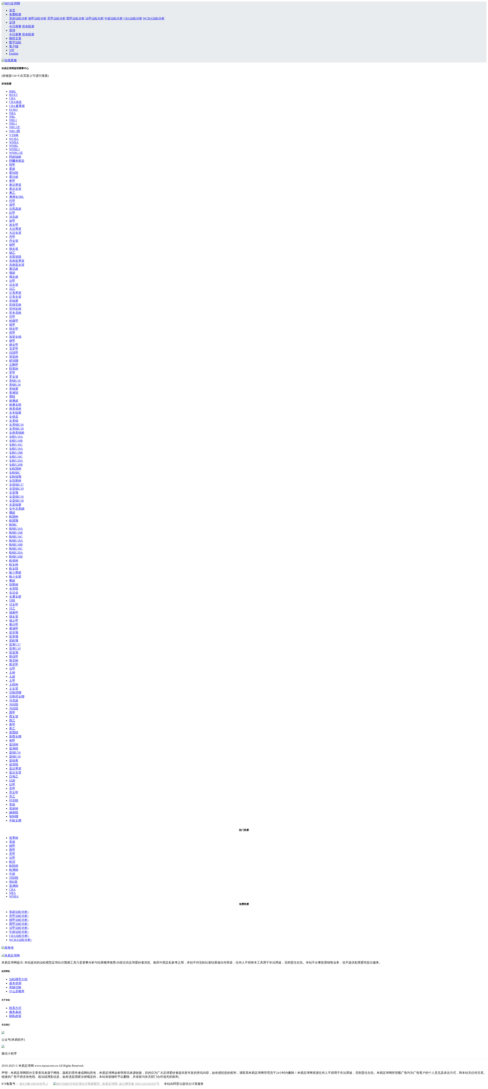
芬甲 (12, 316)
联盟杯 (13, 368)
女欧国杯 (15, 468)
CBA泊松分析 (133, 18)
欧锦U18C (16, 548)
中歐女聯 (15, 820)
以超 (12, 780)
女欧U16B (16, 440)
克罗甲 (13, 348)
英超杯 (13, 808)
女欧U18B (16, 452)
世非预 (13, 632)
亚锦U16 (15, 752)
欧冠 (12, 861)
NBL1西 (14, 131)
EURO (13, 109)
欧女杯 (13, 564)
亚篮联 (13, 764)
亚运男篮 (15, 768)
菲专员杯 (15, 312)
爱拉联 (13, 172)
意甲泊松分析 (56, 18)
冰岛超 (13, 216)
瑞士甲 (13, 620)
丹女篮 (13, 240)
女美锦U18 (16, 428)
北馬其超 (15, 208)
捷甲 (12, 340)
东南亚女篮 (16, 264)
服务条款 (15, 1012)
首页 (12, 10)
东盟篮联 (15, 256)
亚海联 (13, 748)
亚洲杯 (13, 885)
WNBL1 (14, 149)
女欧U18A (16, 448)
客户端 (13, 46)
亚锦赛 (13, 760)
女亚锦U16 (16, 496)
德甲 (12, 244)
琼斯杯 (13, 584)
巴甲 (12, 200)
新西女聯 (15, 736)
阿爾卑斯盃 (16, 160)
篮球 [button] (12, 30)
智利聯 (13, 816)
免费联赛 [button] (15, 14)
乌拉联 (13, 704)
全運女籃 (15, 596)
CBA (12, 98)
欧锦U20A (16, 552)
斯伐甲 (13, 656)
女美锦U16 (16, 424)
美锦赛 (13, 388)
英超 (12, 804)
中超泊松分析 (113, 18)
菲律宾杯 (15, 304)
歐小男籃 (15, 572)
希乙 (12, 728)
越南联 (13, 812)
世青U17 (15, 644)
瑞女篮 (13, 616)
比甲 (12, 212)
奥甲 (12, 180)
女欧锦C (14, 472)
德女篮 (13, 248)
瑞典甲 (13, 612)
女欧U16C (16, 444)
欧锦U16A (16, 528)
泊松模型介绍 (18, 979)
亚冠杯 (13, 744)
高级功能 (15, 987)
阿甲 (12, 164)
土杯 (12, 672)
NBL (12, 116)
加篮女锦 (15, 336)
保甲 (12, 204)
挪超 (12, 512)
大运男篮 (15, 228)
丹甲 (12, 236)
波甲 (12, 220)
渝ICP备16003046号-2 (33, 1083)
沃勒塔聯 (15, 692)
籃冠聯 (13, 360)
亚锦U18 (15, 756)
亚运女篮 (15, 772)
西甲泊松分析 (75, 18)
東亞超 (13, 268)
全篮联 (13, 588)
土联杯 (13, 684)
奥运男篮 (15, 184)
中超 (12, 873)
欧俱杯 (13, 560)
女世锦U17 (16, 484)
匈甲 (12, 740)
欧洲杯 (13, 869)
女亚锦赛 (15, 504)
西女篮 (13, 716)
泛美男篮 (15, 292)
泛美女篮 (15, 296)
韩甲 (12, 324)
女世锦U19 (16, 488)
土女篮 (13, 688)
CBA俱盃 (15, 102)
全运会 (13, 592)
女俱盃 (13, 416)
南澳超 (13, 400)
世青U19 (15, 648)
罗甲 (12, 372)
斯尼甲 (13, 664)
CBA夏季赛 (17, 106)
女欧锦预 (15, 476)
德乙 (12, 252)
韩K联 (13, 881)
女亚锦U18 (16, 500)
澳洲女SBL (16, 196)
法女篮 (13, 284)
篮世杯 (13, 356)
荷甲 (12, 332)
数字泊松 (15, 42)
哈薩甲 (13, 320)
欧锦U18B (16, 544)
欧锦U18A (16, 540)
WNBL (13, 145)
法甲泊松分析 (94, 18)
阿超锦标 (15, 156)
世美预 (13, 636)
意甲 (12, 788)
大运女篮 (15, 232)
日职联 (13, 877)
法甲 (12, 280)
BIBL (12, 91)
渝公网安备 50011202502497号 (138, 1083)
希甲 (12, 724)
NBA (12, 113)
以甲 (12, 784)
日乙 (12, 608)
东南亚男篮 (16, 260)
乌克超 (13, 700)
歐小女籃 (15, 576)
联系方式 (15, 1008)
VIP (11, 50)
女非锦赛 (15, 412)
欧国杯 (13, 516)
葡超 (12, 580)
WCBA (13, 139)
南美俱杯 (15, 408)
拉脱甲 (13, 352)
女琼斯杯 (15, 480)
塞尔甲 (13, 624)
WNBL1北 (16, 152)
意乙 (12, 796)
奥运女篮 (15, 188)
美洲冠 (13, 392)
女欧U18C (16, 456)
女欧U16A (16, 436)
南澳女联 (15, 404)
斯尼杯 (13, 660)
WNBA (14, 142)
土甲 (12, 680)
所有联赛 (28, 26)
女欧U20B (16, 464)
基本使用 (15, 983)
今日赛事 (15, 26)
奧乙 (12, 192)
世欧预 (13, 640)
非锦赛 (13, 300)
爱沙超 (13, 176)
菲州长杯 (15, 308)
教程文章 (15, 38)
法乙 (12, 288)
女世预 (13, 492)
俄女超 (13, 276)
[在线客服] (9, 60)
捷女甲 (13, 344)
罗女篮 (13, 376)
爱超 (12, 168)
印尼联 (13, 800)
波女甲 (13, 224)
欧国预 (13, 520)
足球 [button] (12, 22)
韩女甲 (13, 328)
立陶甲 (13, 364)
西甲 (12, 712)
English (13, 53)
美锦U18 (15, 384)
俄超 (12, 272)
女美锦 (13, 420)
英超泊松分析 (18, 18)
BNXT (13, 95)
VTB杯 (13, 135)
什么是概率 (16, 991)
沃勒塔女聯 (16, 696)
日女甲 (13, 604)
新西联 (13, 732)
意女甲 (13, 792)
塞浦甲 (13, 628)
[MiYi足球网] (11, 3)
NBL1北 (14, 127)
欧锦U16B (16, 532)
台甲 (12, 668)
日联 (12, 600)
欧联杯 (13, 865)
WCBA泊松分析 (154, 18)
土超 (12, 676)
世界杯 (13, 837)
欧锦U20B (16, 556)
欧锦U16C (16, 536)
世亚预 (13, 652)
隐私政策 (15, 1016)
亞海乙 (13, 776)
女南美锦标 (16, 432)
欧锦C (13, 524)
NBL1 (13, 120)
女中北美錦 (16, 508)
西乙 (12, 720)
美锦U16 (15, 380)
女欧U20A (16, 460)
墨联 (12, 396)
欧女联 (13, 568)
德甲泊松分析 (37, 18)
